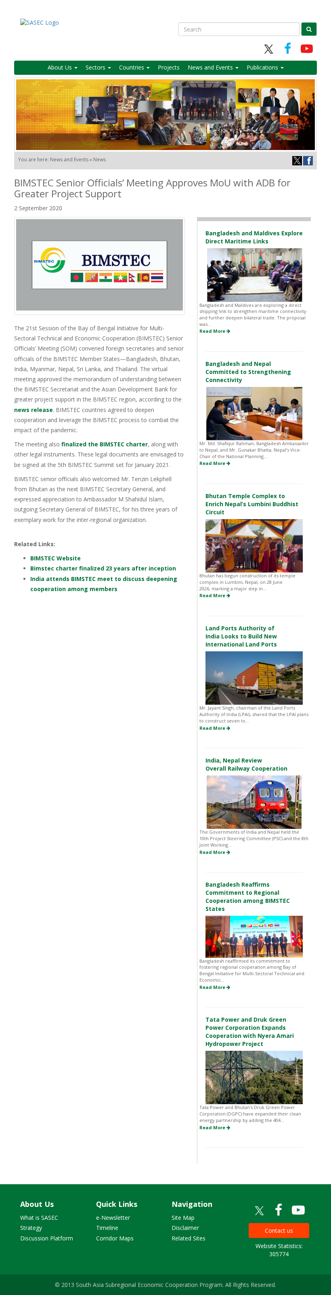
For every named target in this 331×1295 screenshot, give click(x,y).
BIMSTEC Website (55, 558)
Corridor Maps (115, 1238)
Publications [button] (263, 67)
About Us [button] (60, 67)
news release (33, 410)
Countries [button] (132, 67)
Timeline (107, 1228)
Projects (169, 67)
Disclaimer (185, 1228)
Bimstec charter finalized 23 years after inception (103, 568)
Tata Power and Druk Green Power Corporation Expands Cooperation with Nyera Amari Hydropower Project (249, 1032)
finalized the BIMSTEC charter (104, 444)
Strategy (31, 1228)
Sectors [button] (96, 67)
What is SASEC (39, 1217)
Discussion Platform (46, 1238)
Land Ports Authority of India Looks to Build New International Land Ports (241, 636)
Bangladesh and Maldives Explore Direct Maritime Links (254, 237)
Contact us (279, 1230)
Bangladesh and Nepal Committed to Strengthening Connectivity (248, 372)
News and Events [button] (211, 67)
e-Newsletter (113, 1217)
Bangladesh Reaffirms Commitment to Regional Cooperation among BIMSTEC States (247, 897)
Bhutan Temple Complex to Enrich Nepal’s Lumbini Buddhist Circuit (251, 504)
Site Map (183, 1217)
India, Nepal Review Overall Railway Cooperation (246, 764)
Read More (212, 331)
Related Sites (188, 1238)
